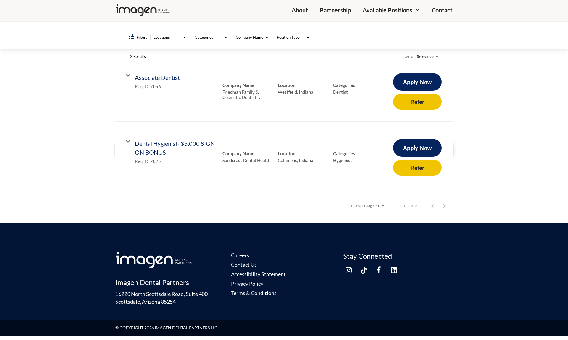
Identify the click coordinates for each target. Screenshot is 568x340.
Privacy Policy (247, 283)
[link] (284, 91)
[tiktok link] (363, 270)
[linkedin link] (393, 270)
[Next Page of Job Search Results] (444, 206)
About (300, 10)
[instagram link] (348, 270)
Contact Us (244, 264)
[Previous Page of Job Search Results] (432, 206)
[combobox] (170, 37)
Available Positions (387, 10)
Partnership (335, 10)
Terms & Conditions (254, 293)
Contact (442, 10)
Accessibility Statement (258, 274)
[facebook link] (378, 270)
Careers (240, 255)
